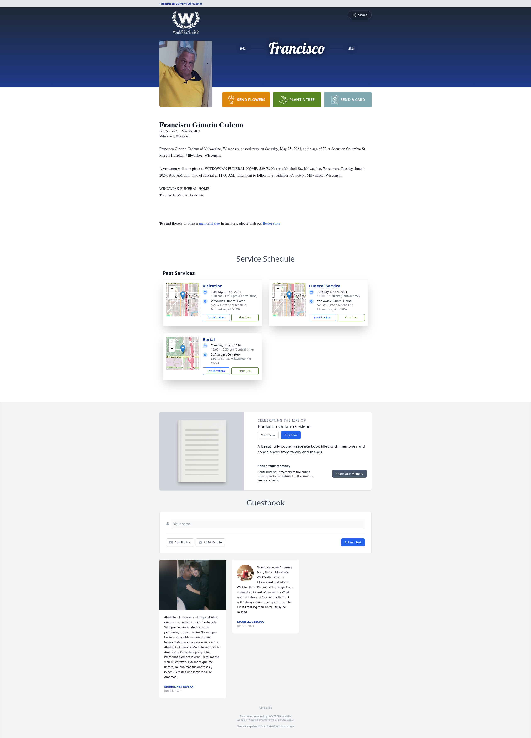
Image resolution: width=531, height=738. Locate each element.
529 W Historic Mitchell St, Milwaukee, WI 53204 (229, 307)
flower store (271, 223)
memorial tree (209, 223)
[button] (182, 295)
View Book (268, 435)
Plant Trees (245, 317)
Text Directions (216, 317)
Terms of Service (276, 719)
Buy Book (291, 435)
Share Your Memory (349, 474)
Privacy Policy (254, 719)
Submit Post (353, 542)
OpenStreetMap (270, 726)
